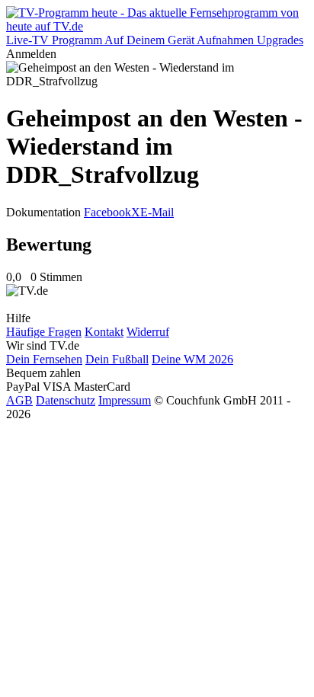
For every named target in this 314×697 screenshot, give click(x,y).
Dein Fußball (117, 359)
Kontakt (104, 331)
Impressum (124, 400)
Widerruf (148, 331)
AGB (19, 400)
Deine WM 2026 (192, 359)
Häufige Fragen (44, 331)
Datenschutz (65, 400)
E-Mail (157, 212)
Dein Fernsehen (44, 359)
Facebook (107, 212)
